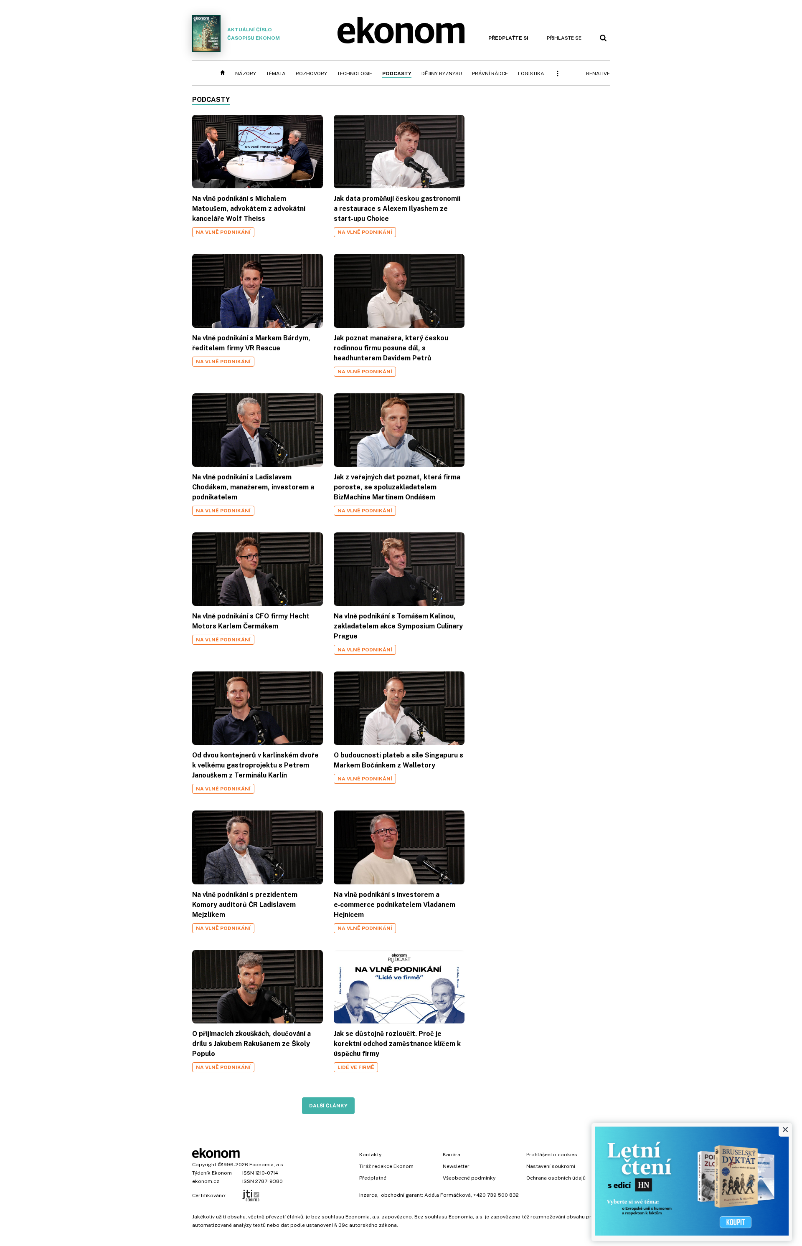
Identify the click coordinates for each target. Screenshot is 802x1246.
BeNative (598, 73)
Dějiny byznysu (441, 73)
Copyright (204, 1164)
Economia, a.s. (266, 1164)
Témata (276, 73)
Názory (245, 73)
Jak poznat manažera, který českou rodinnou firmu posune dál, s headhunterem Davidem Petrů (391, 348)
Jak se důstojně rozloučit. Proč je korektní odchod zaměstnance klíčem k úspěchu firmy (397, 1044)
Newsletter (456, 1166)
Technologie (354, 73)
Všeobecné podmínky (469, 1178)
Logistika (531, 73)
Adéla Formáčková (447, 1195)
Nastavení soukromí (550, 1166)
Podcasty (396, 73)
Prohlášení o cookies (551, 1154)
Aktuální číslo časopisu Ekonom (253, 34)
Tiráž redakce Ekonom (386, 1166)
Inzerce (368, 1195)
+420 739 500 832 (496, 1195)
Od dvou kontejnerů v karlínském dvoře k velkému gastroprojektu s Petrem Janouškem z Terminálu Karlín (255, 765)
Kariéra (451, 1154)
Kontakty (370, 1154)
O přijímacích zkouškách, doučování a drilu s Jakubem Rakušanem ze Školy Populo (251, 1044)
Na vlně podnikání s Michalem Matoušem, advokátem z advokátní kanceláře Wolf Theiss (248, 209)
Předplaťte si (508, 38)
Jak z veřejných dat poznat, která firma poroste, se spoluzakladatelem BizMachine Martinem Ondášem (397, 487)
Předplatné (372, 1178)
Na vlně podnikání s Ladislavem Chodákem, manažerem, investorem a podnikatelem (253, 487)
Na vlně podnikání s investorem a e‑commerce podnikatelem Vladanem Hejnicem (394, 905)
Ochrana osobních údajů (556, 1178)
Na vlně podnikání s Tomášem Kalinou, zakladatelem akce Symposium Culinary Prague (398, 626)
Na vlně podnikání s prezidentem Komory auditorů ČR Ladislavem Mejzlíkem (244, 905)
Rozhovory (311, 73)
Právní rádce (490, 73)
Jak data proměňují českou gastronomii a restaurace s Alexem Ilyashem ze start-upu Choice (397, 209)
